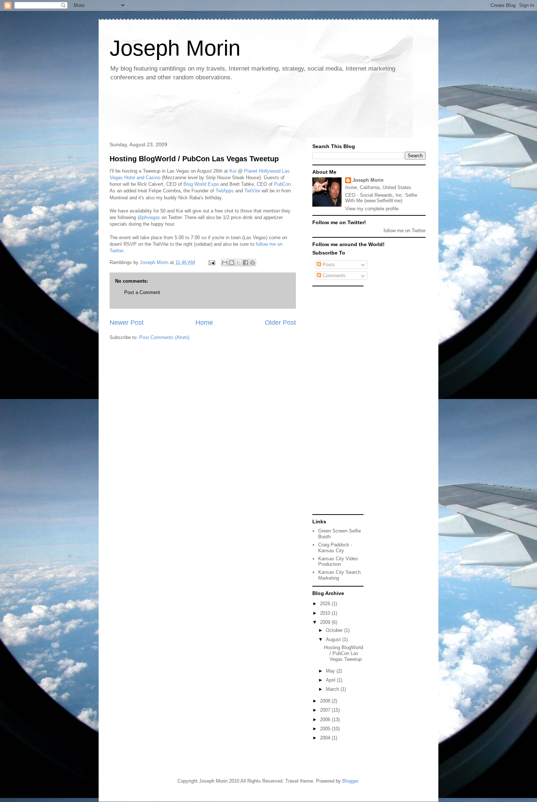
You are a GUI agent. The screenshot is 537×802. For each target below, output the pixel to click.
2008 (326, 701)
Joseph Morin (175, 48)
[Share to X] (238, 262)
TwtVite (252, 190)
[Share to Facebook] (245, 262)
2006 (326, 719)
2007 (326, 710)
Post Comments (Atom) (164, 337)
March (333, 689)
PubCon (282, 184)
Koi (232, 171)
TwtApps (225, 190)
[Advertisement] (239, 111)
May (331, 671)
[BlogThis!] (231, 262)
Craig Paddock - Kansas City (335, 547)
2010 (326, 613)
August (334, 639)
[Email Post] (211, 262)
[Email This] (224, 262)
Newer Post (127, 322)
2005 (326, 728)
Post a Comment (142, 292)
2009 (326, 622)
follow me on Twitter (405, 230)
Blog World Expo (201, 184)
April (331, 680)
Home (204, 322)
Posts (328, 264)
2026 (326, 603)
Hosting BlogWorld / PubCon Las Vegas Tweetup (194, 159)
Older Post (280, 322)
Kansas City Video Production (338, 561)
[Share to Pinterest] (252, 262)
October (335, 630)
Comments (333, 275)
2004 (326, 738)
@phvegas (148, 217)
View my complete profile (372, 208)
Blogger (350, 781)
